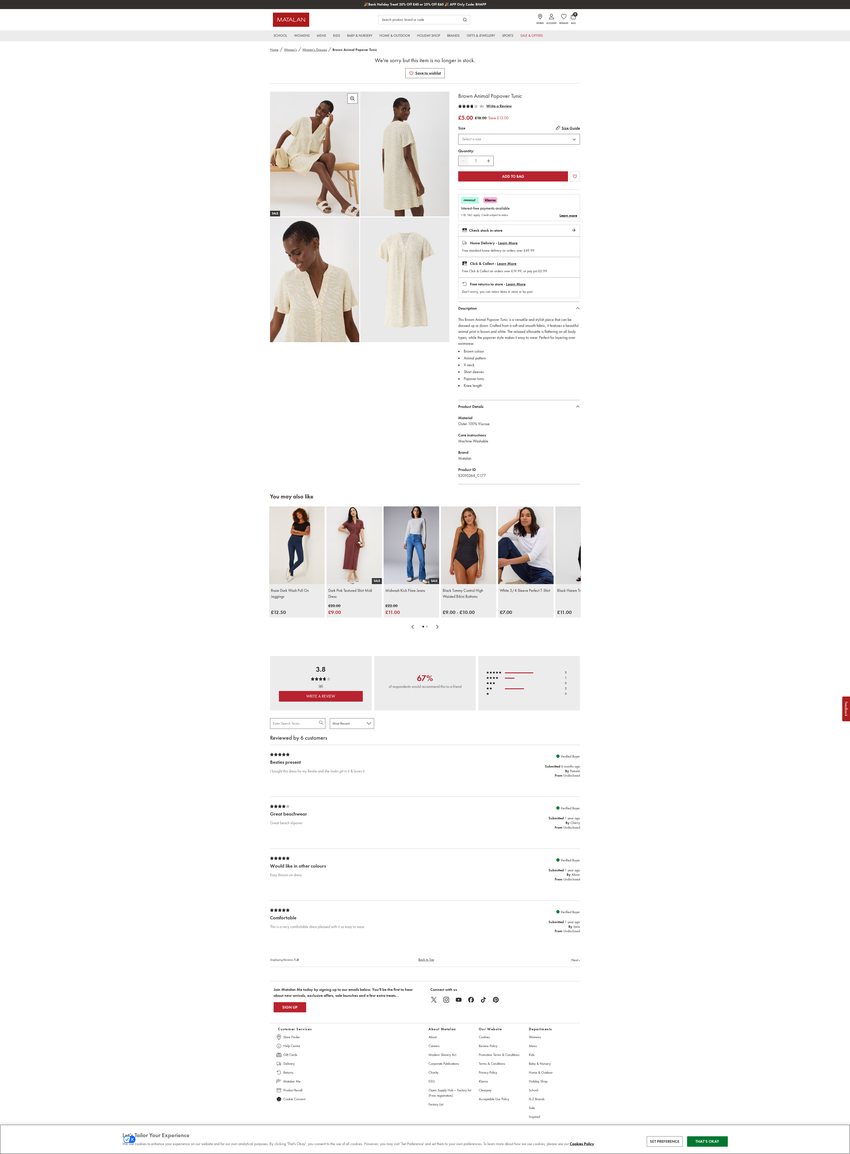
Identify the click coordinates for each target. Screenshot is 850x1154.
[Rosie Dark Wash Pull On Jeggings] (297, 545)
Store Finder (291, 1037)
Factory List (436, 1104)
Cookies (484, 1037)
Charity (433, 1072)
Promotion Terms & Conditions (499, 1055)
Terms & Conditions (492, 1063)
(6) (482, 106)
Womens (535, 1037)
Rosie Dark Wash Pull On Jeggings (290, 593)
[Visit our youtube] (458, 999)
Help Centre (291, 1046)
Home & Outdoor (541, 1072)
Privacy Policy (488, 1072)
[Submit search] (465, 19)
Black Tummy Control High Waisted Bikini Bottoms (463, 593)
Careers (434, 1046)
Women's (290, 50)
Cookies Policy (582, 1143)
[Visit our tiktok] (483, 999)
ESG (432, 1081)
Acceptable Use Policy (494, 1099)
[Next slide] (437, 626)
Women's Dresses (314, 50)
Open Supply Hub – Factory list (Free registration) (450, 1093)
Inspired (534, 1117)
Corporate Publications (444, 1063)
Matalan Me (292, 1081)
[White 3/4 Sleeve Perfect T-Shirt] (526, 545)
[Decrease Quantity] (463, 161)
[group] (278, 612)
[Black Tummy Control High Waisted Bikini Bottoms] (468, 545)
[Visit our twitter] (433, 999)
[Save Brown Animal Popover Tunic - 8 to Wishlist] (411, 73)
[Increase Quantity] (488, 161)
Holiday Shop (538, 1081)
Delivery (289, 1063)
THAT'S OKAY (707, 1141)
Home (274, 50)
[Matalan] (291, 20)
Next (575, 960)
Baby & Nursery (540, 1063)
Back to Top (426, 959)
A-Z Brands (537, 1099)
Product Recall (292, 1090)
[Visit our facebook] (471, 999)
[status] (476, 161)
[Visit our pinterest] (495, 999)
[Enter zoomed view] (352, 98)
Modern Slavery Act (442, 1055)
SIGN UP (290, 1007)
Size (461, 128)
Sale (532, 1108)
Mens (533, 1046)
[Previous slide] (412, 626)
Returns (288, 1072)
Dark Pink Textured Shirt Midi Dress (350, 593)
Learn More (508, 243)
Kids (532, 1055)
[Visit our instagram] (446, 999)
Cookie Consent (294, 1099)
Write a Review (499, 106)
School (533, 1090)
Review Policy (488, 1046)
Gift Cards (290, 1055)
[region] (425, 1139)
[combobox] (519, 139)
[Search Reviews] (321, 723)
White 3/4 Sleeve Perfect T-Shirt (525, 590)
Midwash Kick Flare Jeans (405, 590)
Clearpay (485, 1090)
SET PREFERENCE (664, 1141)
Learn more (568, 215)
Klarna (483, 1081)
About (433, 1037)
